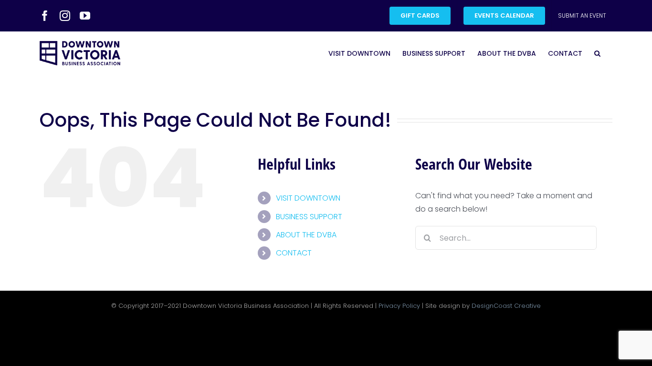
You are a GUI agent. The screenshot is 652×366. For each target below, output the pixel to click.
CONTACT (294, 252)
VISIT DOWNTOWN (308, 198)
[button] (597, 53)
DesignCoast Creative (506, 305)
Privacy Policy (399, 305)
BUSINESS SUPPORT (309, 216)
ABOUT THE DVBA (306, 234)
